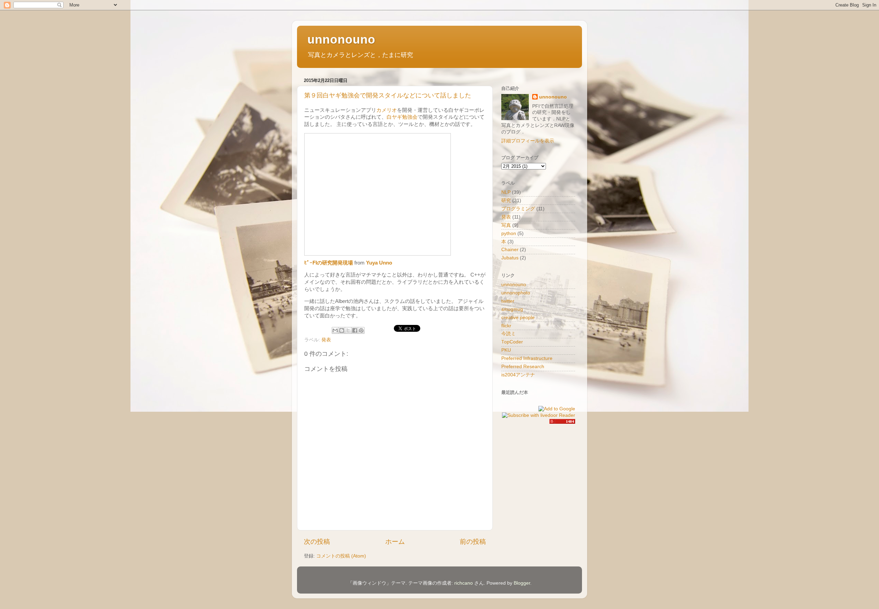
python (508, 233)
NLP (506, 192)
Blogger (522, 583)
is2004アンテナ (518, 374)
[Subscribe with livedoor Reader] (538, 415)
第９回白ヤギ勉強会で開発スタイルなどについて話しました (387, 95)
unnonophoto (515, 292)
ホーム (395, 541)
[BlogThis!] (341, 330)
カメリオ (386, 110)
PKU (506, 350)
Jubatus (509, 257)
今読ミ (508, 333)
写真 (506, 225)
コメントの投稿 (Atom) (341, 556)
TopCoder (512, 341)
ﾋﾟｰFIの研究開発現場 (328, 263)
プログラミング (518, 208)
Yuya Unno (379, 263)
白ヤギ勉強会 (402, 117)
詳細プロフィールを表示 (527, 140)
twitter (507, 301)
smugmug (512, 309)
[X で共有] (348, 330)
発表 (326, 339)
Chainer (509, 249)
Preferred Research (522, 366)
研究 (506, 200)
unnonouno (341, 40)
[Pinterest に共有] (361, 330)
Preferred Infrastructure (526, 358)
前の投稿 (473, 541)
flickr (506, 325)
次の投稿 (317, 541)
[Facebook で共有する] (354, 330)
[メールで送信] (335, 330)
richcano (463, 583)
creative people (518, 317)
